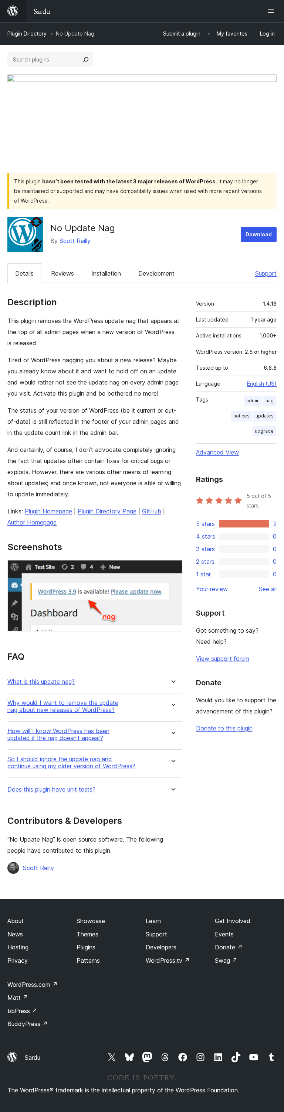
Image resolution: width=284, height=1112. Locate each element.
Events (224, 934)
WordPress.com (32, 984)
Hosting (17, 947)
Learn (153, 921)
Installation (106, 273)
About (15, 921)
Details (24, 273)
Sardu (32, 1057)
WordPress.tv (168, 960)
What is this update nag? (41, 681)
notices (241, 416)
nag (270, 400)
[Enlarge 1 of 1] (172, 570)
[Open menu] (272, 11)
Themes (87, 934)
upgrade (264, 431)
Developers (161, 947)
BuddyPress (27, 1024)
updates (265, 416)
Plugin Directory (27, 33)
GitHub (151, 511)
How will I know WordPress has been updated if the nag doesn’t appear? (58, 735)
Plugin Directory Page (107, 511)
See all (268, 589)
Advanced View (217, 452)
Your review (212, 589)
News (15, 934)
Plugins (86, 947)
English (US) (262, 383)
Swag (226, 960)
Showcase (91, 921)
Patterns (88, 960)
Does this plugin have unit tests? (51, 789)
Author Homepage (32, 522)
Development (156, 273)
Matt (17, 997)
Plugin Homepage (48, 511)
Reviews (62, 273)
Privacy (17, 960)
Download (259, 234)
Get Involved (232, 921)
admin (253, 400)
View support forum (222, 658)
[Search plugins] (85, 59)
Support (266, 273)
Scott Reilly (75, 240)
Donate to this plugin (224, 728)
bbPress (22, 1011)
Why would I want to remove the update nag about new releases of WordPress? (62, 706)
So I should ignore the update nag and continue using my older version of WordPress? (71, 763)
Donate (229, 947)
